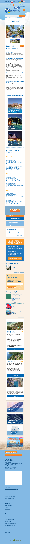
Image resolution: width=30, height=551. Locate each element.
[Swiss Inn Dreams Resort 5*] (15, 105)
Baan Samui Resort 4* (11, 178)
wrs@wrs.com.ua (12, 465)
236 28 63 (21, 5)
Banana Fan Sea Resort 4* (12, 179)
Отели (16, 21)
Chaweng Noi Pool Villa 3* (12, 199)
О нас (6, 530)
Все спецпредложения (19, 272)
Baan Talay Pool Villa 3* (11, 195)
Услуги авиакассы (8, 505)
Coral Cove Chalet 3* (11, 200)
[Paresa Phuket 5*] (15, 356)
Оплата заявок (8, 521)
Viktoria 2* (13, 266)
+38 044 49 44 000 (11, 464)
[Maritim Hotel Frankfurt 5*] (15, 122)
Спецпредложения (15, 218)
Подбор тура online (15, 215)
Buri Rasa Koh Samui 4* (11, 183)
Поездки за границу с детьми (10, 494)
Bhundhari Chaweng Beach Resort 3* (14, 196)
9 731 (19, 232)
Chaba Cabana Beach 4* (11, 188)
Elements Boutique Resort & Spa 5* (14, 165)
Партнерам (8, 513)
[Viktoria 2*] (8, 267)
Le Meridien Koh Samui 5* (12, 167)
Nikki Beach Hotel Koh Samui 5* (13, 171)
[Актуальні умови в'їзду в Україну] (8, 312)
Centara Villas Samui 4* (11, 184)
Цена (22, 46)
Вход (6, 1)
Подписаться (12, 287)
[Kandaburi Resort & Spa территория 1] (17, 41)
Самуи (12, 21)
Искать (23, 15)
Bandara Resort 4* (10, 182)
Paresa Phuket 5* (11, 361)
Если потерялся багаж (9, 498)
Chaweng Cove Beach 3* (11, 197)
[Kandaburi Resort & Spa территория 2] (12, 41)
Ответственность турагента (10, 523)
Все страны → (20, 235)
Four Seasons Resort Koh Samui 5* (14, 166)
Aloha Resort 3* (9, 193)
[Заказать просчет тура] (15, 250)
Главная (10, 20)
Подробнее (15, 349)
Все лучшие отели (19, 398)
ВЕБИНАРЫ (7, 515)
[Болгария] (8, 232)
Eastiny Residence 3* (11, 389)
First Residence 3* (10, 202)
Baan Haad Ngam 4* (10, 177)
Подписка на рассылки (9, 519)
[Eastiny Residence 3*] (15, 382)
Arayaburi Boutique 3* (11, 194)
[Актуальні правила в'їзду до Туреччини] (8, 306)
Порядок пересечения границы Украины (13, 492)
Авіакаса (7, 503)
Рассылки (7, 491)
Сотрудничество (8, 517)
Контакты (7, 532)
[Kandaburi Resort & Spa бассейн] (15, 31)
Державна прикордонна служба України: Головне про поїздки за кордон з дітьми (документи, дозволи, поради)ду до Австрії (17, 297)
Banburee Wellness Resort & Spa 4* (14, 180)
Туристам (7, 487)
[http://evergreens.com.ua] (15, 540)
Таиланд (19, 20)
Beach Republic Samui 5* (11, 160)
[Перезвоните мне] (13, 5)
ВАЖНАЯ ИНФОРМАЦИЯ (10, 525)
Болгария (11, 232)
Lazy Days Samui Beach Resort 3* (13, 203)
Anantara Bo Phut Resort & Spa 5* (13, 159)
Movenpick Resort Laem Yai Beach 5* (14, 169)
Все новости (21, 317)
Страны (14, 20)
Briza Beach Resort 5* (11, 161)
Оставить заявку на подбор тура (11, 489)
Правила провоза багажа (10, 496)
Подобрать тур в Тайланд (15, 210)
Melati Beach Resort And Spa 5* (13, 168)
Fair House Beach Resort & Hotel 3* (14, 201)
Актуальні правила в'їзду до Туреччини (17, 305)
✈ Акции (6, 507)
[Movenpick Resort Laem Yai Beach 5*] (15, 326)
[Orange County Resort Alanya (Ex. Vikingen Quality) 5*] (15, 138)
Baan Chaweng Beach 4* (11, 176)
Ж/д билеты (7, 509)
